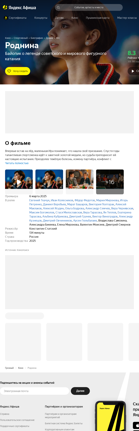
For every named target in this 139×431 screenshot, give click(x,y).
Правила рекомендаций (13, 393)
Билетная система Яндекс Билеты (64, 372)
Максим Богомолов (41, 212)
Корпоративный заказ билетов (62, 384)
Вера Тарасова (92, 212)
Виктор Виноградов (105, 216)
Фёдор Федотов (85, 200)
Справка (4, 362)
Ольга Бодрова (74, 208)
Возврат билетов (9, 381)
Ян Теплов (109, 212)
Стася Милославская (69, 212)
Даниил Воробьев (54, 204)
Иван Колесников (62, 200)
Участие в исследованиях (14, 387)
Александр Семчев (97, 208)
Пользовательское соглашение (17, 369)
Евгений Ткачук (39, 200)
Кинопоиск (23, 250)
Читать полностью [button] (16, 163)
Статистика (50, 421)
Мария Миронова (107, 200)
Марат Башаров (77, 204)
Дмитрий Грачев (80, 216)
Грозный (9, 317)
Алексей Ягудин (53, 208)
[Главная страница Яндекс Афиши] (5, 7)
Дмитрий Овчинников (57, 220)
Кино (20, 317)
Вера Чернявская (122, 208)
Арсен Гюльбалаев (85, 220)
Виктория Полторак (101, 204)
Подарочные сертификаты (14, 375)
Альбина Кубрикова (55, 216)
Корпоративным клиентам (59, 378)
